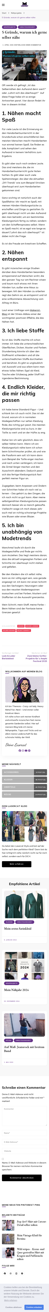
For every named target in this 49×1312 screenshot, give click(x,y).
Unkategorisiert (27, 27)
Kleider (9, 922)
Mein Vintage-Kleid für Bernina (29, 1237)
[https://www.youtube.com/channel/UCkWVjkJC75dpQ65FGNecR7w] (16, 1273)
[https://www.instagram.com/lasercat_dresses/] (10, 1273)
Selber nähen (9, 630)
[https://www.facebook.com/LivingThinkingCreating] (4, 1273)
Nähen (21, 626)
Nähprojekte (9, 27)
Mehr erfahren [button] (10, 1300)
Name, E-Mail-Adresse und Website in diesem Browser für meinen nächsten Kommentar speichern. (24, 1166)
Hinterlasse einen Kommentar (27, 45)
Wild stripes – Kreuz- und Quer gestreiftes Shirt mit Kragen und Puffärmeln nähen (30, 1254)
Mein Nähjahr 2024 (16, 990)
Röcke (8, 1040)
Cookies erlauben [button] (34, 1307)
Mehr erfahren (17, 864)
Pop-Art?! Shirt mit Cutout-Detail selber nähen (32, 1223)
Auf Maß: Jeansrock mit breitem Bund (24, 1049)
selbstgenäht (23, 630)
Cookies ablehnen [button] (13, 1307)
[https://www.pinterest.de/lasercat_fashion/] (22, 1273)
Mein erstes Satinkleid (17, 928)
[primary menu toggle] (3, 5)
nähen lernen (32, 626)
